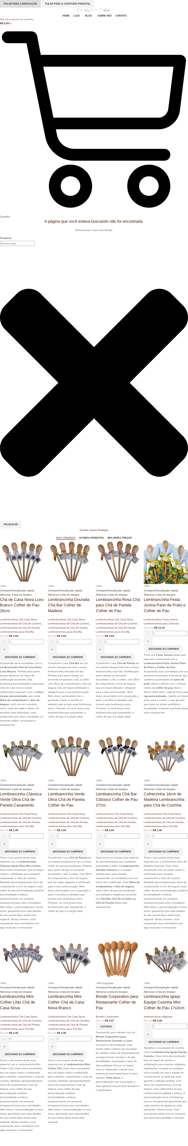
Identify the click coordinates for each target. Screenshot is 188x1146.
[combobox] (17, 243)
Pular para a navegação (20, 3)
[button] (163, 1042)
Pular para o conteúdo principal (68, 3)
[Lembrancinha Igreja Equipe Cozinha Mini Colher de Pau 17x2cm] (166, 958)
